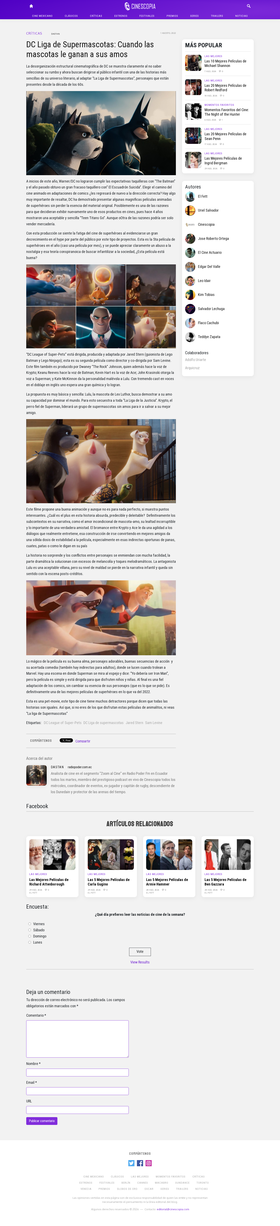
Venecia (86, 1188)
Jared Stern (134, 723)
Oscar (149, 1188)
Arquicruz (192, 368)
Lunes (37, 942)
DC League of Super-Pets (63, 723)
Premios (172, 15)
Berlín (126, 1182)
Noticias (241, 15)
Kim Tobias (206, 294)
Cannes (142, 1182)
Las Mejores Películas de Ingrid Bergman (223, 160)
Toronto (203, 1182)
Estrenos (120, 15)
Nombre (32, 1063)
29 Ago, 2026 (211, 168)
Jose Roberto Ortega (213, 238)
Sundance (182, 1182)
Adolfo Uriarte (195, 360)
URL (29, 1101)
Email (30, 1082)
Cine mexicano (42, 15)
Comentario (35, 1015)
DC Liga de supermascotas (103, 723)
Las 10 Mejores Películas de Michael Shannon (225, 63)
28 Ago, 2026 (153, 890)
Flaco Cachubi (208, 323)
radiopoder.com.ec (80, 767)
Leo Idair (204, 281)
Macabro (161, 1182)
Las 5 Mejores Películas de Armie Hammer (167, 882)
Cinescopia (206, 224)
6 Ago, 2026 (211, 119)
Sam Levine (153, 723)
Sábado (38, 930)
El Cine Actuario (210, 252)
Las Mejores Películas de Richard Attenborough (48, 882)
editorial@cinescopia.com (173, 1209)
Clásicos (71, 15)
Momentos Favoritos (219, 104)
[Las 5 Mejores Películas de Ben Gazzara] (228, 854)
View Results (140, 962)
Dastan (55, 34)
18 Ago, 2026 (211, 95)
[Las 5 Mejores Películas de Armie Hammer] (169, 854)
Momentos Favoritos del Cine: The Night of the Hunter (227, 112)
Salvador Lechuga (211, 309)
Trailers (217, 15)
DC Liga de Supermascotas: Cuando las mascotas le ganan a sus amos (90, 49)
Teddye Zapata (209, 337)
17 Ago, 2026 (211, 144)
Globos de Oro (127, 1188)
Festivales (147, 15)
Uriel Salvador (208, 210)
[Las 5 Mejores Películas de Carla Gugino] (111, 854)
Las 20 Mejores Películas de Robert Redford (225, 87)
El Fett (202, 196)
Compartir (82, 741)
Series (194, 15)
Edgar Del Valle (209, 266)
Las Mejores (213, 56)
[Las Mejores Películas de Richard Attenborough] (52, 854)
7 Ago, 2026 (211, 71)
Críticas (96, 15)
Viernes (39, 924)
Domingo (39, 936)
